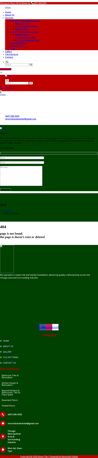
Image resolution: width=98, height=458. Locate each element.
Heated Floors (17, 46)
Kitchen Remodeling (25, 37)
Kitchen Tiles (21, 34)
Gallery (8, 51)
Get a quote (4, 69)
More (12, 48)
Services (9, 17)
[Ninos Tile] (8, 7)
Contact (9, 57)
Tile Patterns (11, 54)
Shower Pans (21, 29)
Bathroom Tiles (22, 23)
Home (8, 12)
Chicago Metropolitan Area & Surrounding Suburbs (14, 437)
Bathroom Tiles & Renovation (24, 20)
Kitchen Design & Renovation (24, 31)
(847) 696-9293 (39, 3)
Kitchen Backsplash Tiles (27, 40)
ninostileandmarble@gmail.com (20, 119)
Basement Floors (18, 43)
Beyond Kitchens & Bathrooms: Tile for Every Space (11, 392)
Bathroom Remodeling (26, 26)
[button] (12, 376)
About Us (9, 15)
